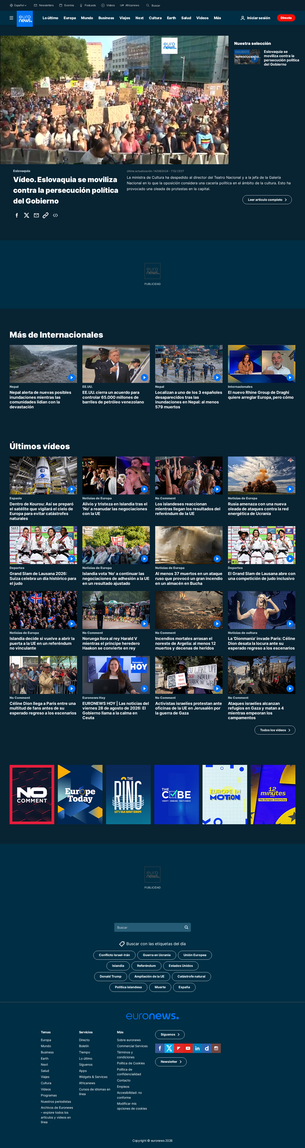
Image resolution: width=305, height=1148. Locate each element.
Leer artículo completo (265, 199)
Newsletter (169, 1062)
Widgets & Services (93, 1077)
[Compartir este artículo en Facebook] (16, 215)
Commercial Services (132, 1046)
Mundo (87, 18)
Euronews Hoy (93, 697)
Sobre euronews (129, 1040)
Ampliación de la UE (149, 976)
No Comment (165, 498)
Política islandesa (128, 987)
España (184, 987)
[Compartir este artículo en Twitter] (26, 215)
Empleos (123, 1086)
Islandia (118, 966)
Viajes (124, 18)
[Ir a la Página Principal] (25, 19)
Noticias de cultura (242, 632)
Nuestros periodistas (56, 1101)
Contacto (123, 1080)
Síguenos (85, 1065)
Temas (46, 1032)
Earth (171, 18)
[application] (114, 100)
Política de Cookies (131, 1063)
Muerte (160, 987)
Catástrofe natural (191, 976)
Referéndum (146, 966)
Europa (70, 18)
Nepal (14, 386)
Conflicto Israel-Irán (114, 955)
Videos (202, 18)
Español (19, 5)
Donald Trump (110, 976)
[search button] (147, 5)
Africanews (87, 1083)
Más (120, 1032)
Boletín (84, 1046)
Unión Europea (195, 955)
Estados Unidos (181, 966)
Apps (83, 1071)
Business (106, 18)
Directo (286, 18)
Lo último (50, 18)
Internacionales (240, 386)
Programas (49, 1095)
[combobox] (170, 5)
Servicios (86, 1032)
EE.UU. (87, 386)
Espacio (16, 498)
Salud (186, 18)
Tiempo (84, 1052)
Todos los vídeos (273, 730)
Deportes (17, 567)
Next (140, 18)
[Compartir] (36, 215)
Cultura (155, 18)
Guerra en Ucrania (157, 955)
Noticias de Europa (97, 498)
